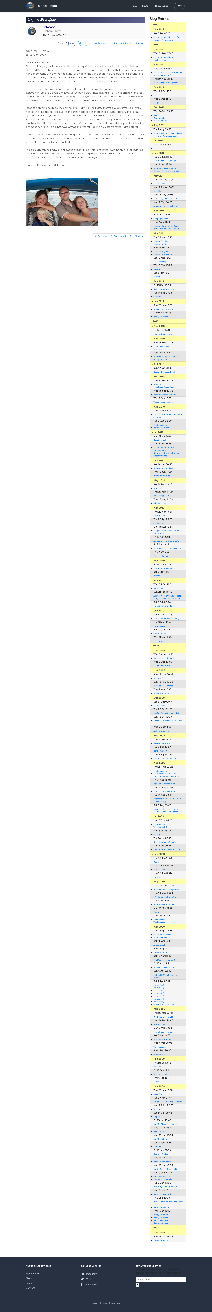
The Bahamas (159, 919)
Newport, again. (160, 751)
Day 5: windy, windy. (162, 1161)
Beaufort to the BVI (161, 693)
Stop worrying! (159, 262)
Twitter (90, 1279)
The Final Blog (159, 60)
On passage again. (161, 496)
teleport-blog (46, 5)
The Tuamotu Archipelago (164, 161)
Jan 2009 (159, 1086)
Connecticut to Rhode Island (165, 758)
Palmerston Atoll (160, 121)
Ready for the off (161, 1240)
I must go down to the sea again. (167, 1102)
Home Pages (33, 1273)
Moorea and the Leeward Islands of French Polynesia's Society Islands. (167, 134)
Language (115, 1303)
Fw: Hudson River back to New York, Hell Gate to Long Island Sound (166, 775)
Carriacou (157, 1067)
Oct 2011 (158, 87)
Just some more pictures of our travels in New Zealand (167, 38)
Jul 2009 (158, 816)
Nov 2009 (159, 670)
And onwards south (162, 731)
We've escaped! (160, 1047)
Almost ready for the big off (165, 206)
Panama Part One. (161, 244)
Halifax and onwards (162, 428)
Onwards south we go (163, 309)
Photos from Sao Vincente (165, 1179)
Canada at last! (160, 440)
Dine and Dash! (160, 1024)
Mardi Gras (158, 588)
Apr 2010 (158, 507)
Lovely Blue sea (160, 937)
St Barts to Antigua (161, 666)
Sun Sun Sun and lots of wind (166, 713)
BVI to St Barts (159, 678)
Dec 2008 (159, 1232)
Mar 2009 (159, 1008)
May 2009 (159, 881)
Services (30, 1287)
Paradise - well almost (163, 686)
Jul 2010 (158, 432)
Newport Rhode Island (163, 468)
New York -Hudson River (164, 784)
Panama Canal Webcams (164, 254)
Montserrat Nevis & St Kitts (165, 967)
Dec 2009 (159, 650)
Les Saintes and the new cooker (167, 548)
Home (134, 6)
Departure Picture (161, 1207)
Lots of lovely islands (162, 1032)
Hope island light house (163, 904)
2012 (155, 24)
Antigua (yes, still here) (163, 658)
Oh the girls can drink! (163, 1017)
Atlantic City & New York (164, 791)
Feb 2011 (158, 281)
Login (179, 6)
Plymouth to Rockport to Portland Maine (164, 448)
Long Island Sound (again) (164, 387)
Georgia (156, 862)
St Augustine (159, 869)
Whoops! (157, 384)
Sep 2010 (159, 376)
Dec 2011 (158, 49)
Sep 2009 (159, 735)
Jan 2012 (158, 29)
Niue (155, 115)
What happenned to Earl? (164, 395)
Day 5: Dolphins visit (162, 1194)
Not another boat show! (164, 372)
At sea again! (159, 945)
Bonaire (156, 269)
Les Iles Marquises (161, 184)
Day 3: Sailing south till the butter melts (168, 1203)
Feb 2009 (159, 1058)
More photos (159, 626)
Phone (156, 912)
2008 (155, 1227)
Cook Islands (159, 118)
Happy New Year (160, 1215)
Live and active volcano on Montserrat (165, 976)
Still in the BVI (159, 503)
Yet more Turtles (160, 556)
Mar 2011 (158, 233)
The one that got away (163, 334)
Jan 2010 (158, 610)
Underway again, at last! (164, 289)
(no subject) (158, 985)
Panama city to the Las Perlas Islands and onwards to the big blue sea (167, 227)
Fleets (145, 6)
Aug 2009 (159, 762)
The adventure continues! (164, 402)
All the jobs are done (162, 568)
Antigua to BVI (159, 516)
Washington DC (160, 827)
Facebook (91, 1284)
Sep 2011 (158, 107)
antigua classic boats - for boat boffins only (167, 532)
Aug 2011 (158, 125)
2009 (155, 645)
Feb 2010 (158, 580)
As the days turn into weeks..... (167, 198)
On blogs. (157, 834)
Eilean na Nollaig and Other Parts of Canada (167, 415)
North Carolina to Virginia (164, 842)
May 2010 (159, 480)
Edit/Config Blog (160, 6)
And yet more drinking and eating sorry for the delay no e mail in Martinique (167, 597)
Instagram (91, 1273)
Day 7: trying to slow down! (165, 1187)
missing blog (159, 641)
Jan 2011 (158, 301)
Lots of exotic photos (163, 1039)
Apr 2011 (158, 210)
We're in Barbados (161, 1109)
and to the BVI (159, 706)
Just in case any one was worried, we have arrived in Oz (168, 73)
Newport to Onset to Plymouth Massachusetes (167, 454)
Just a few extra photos (164, 57)
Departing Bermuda (161, 476)
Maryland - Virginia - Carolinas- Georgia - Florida (167, 358)
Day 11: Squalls (159, 1131)
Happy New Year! (161, 317)
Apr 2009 (159, 926)
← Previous (101, 43)
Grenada (157, 297)
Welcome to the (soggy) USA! (166, 889)
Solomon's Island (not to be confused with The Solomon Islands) (165, 810)
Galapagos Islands (161, 219)
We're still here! (160, 1074)
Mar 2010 (159, 560)
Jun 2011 (158, 153)
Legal (105, 1303)
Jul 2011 (158, 140)
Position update (160, 425)
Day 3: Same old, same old (165, 1169)
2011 (155, 44)
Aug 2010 (159, 406)
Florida (156, 877)
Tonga (156, 103)
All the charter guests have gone (167, 618)
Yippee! (156, 1117)
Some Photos (159, 1094)
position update (160, 771)
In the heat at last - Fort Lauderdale (164, 347)
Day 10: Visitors (160, 1139)
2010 (155, 321)
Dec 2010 (159, 326)
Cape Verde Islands (161, 1176)
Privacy (95, 1303)
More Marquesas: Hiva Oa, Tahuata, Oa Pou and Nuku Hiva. (167, 169)
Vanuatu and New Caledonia (165, 83)
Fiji (154, 95)
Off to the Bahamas (162, 935)
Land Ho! (157, 191)
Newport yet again (161, 743)
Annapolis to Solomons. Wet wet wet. (167, 722)
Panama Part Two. (161, 241)
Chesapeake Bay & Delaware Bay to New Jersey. (167, 800)
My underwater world (162, 606)
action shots (158, 523)
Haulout (156, 576)
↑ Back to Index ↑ (121, 43)
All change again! (160, 251)
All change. (158, 1082)
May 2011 (159, 175)
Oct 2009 (159, 697)
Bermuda (157, 488)
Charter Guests (160, 633)
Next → (139, 43)
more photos (159, 824)
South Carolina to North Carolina (167, 849)
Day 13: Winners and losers (165, 1124)
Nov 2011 (158, 64)
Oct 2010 (158, 364)
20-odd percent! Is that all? (165, 897)
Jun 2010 (158, 460)
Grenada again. (160, 1054)
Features (30, 1283)
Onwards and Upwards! (163, 1004)
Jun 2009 (159, 854)
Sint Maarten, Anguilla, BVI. (165, 960)
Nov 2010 (159, 338)
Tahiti (155, 148)
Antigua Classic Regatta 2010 (166, 541)
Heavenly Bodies (160, 1154)
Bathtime (157, 1146)
